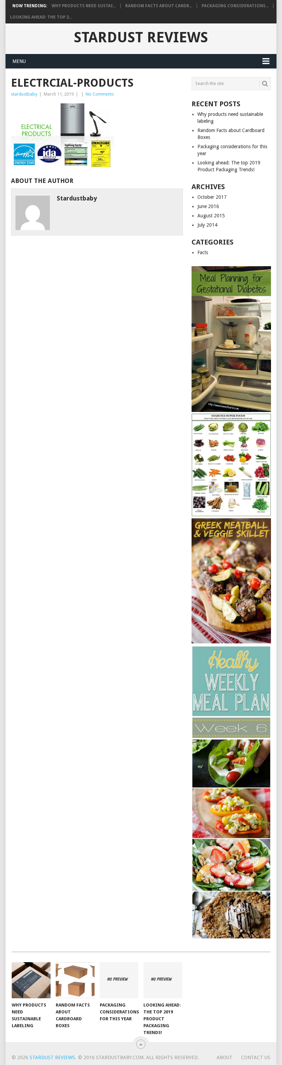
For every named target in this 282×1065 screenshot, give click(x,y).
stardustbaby (24, 94)
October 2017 (212, 197)
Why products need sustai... (84, 5)
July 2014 (207, 225)
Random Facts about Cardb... (158, 5)
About (224, 1057)
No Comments (100, 94)
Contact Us (255, 1057)
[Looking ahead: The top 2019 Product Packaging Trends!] (162, 980)
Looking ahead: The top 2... (41, 17)
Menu (19, 61)
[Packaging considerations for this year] (119, 980)
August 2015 (211, 215)
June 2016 (208, 206)
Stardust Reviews (141, 37)
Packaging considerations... (235, 5)
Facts (202, 252)
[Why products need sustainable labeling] (31, 980)
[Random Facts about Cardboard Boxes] (75, 980)
